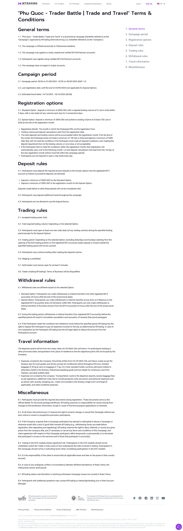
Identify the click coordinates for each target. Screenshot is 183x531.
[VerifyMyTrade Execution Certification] (22, 498)
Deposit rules (136, 45)
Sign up (149, 4)
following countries (27, 527)
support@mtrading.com (58, 515)
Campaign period (138, 34)
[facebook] (140, 498)
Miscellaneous (137, 67)
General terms (137, 28)
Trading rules (136, 50)
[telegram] (146, 498)
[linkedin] (151, 498)
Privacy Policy (23, 510)
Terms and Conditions (42, 510)
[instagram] (157, 498)
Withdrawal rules (138, 56)
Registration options (140, 39)
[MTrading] (27, 3)
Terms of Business (63, 510)
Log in (138, 4)
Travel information (139, 61)
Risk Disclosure (97, 510)
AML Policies (81, 510)
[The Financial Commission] (78, 498)
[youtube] (163, 498)
